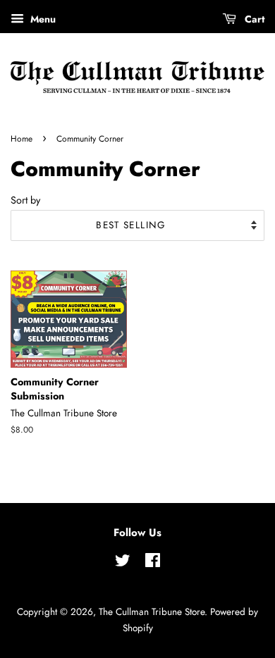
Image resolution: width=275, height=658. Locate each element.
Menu (42, 19)
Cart (253, 19)
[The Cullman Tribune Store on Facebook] (153, 563)
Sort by (25, 200)
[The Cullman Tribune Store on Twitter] (122, 563)
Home (21, 138)
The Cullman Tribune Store (151, 611)
